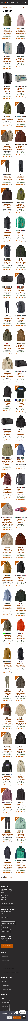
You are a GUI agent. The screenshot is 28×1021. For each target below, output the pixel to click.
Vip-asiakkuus (5, 985)
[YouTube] (9, 940)
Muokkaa (9, 1018)
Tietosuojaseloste (6, 989)
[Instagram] (6, 940)
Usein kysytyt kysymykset (8, 923)
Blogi (3, 998)
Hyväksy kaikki (16, 1018)
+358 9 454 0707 (9, 911)
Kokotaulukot (5, 1002)
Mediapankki (5, 1006)
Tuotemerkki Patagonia (7, 7)
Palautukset (5, 956)
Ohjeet (4, 964)
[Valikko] (2, 2)
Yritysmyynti (5, 927)
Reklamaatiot (5, 960)
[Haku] (18, 2)
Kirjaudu (4, 981)
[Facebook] (2, 940)
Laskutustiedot (6, 931)
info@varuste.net (6, 914)
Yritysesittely (5, 1010)
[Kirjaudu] (20, 2)
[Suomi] (26, 2)
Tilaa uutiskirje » (7, 945)
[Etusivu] (10, 2)
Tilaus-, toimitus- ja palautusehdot (10, 972)
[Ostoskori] (22, 2)
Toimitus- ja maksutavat (8, 968)
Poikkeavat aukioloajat (7, 903)
